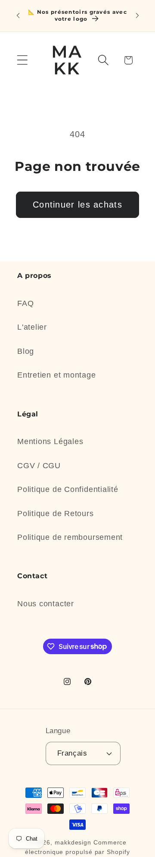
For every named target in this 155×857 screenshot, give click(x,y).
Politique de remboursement (70, 537)
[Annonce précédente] (18, 15)
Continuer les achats (77, 204)
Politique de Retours (55, 513)
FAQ (25, 303)
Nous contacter (45, 603)
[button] (22, 60)
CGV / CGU (39, 465)
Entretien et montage (56, 375)
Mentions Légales (50, 441)
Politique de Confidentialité (67, 489)
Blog (25, 351)
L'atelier (32, 327)
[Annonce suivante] (137, 15)
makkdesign (73, 842)
